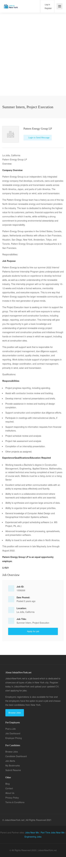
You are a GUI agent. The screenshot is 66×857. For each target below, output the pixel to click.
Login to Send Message (38, 137)
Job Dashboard (12, 733)
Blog (7, 783)
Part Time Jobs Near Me (52, 832)
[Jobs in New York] (10, 4)
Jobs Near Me (32, 832)
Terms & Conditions (14, 802)
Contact (9, 788)
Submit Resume (13, 770)
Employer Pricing (13, 738)
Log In (47, 4)
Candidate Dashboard (16, 756)
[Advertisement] (33, 62)
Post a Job (10, 728)
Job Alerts (10, 760)
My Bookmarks (12, 765)
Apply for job (33, 631)
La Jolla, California (26, 611)
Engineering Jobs (33, 836)
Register (48, 8)
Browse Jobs (14, 712)
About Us (9, 792)
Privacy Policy (12, 797)
